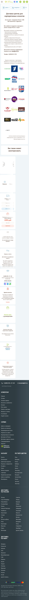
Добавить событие (7, 349)
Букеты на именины (6, 428)
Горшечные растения (6, 475)
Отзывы (3, 398)
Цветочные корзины (6, 461)
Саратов (18, 497)
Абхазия (3, 548)
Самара (3, 515)
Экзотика (17, 483)
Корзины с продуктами (6, 464)
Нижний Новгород (5, 508)
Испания (3, 570)
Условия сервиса (5, 400)
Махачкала (18, 506)
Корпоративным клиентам (7, 435)
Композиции (4, 459)
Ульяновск (18, 510)
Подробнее (8, 302)
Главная (3, 396)
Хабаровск (18, 508)
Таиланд (3, 566)
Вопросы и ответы (5, 411)
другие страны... (5, 577)
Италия (3, 572)
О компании (4, 413)
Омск (2, 521)
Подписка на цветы (5, 432)
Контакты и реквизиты (6, 402)
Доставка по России (6, 437)
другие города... (20, 530)
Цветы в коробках (5, 477)
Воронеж (3, 526)
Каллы (16, 461)
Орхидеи (17, 459)
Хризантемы (18, 477)
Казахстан (3, 546)
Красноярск (4, 512)
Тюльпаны (17, 470)
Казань (2, 506)
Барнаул (18, 501)
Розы (16, 457)
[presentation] (2, 164)
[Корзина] (24, 2)
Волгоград (3, 530)
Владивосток (19, 515)
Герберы (17, 464)
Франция (3, 568)
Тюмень (18, 499)
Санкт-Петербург (5, 499)
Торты (2, 468)
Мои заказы (4, 407)
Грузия (2, 561)
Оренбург (18, 528)
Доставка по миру (4, 537)
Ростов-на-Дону (5, 519)
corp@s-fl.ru (15, 51)
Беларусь (3, 544)
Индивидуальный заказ (6, 430)
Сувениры (3, 472)
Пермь (2, 528)
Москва (3, 497)
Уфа (2, 517)
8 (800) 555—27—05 (7, 276)
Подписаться (7, 225)
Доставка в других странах (7, 439)
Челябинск (3, 510)
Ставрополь (18, 526)
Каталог (3, 405)
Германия (3, 552)
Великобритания (5, 555)
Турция (2, 563)
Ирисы (16, 468)
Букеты (2, 457)
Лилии (16, 466)
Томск (17, 523)
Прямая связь (7, 314)
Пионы (16, 479)
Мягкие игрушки (5, 470)
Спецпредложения (5, 441)
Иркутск (18, 512)
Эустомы (17, 481)
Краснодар (3, 523)
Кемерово (18, 521)
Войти (27, 2)
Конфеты (3, 466)
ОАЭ (2, 550)
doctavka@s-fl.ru (23, 383)
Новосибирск (4, 501)
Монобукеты (4, 479)
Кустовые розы (18, 472)
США (2, 557)
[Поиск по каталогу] (20, 2)
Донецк (18, 517)
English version (4, 416)
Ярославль (18, 519)
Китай (2, 574)
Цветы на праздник (5, 426)
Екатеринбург (4, 504)
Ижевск (17, 504)
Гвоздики (17, 475)
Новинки (5, 184)
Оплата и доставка (5, 409)
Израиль (3, 559)
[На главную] (9, 2)
